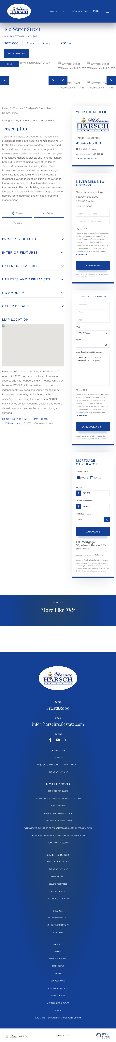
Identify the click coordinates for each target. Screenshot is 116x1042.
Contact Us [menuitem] (58, 757)
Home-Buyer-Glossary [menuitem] (58, 843)
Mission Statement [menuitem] (58, 959)
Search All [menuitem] (58, 932)
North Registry (40, 418)
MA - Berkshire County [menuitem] (58, 918)
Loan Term (82, 471)
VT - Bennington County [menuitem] (58, 925)
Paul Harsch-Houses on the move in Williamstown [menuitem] (58, 1018)
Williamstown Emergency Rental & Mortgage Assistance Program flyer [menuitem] (58, 828)
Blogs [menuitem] (58, 973)
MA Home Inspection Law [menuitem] (58, 899)
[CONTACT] (16, 53)
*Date (78, 327)
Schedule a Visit (101, 296)
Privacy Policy (81, 254)
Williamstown (13, 423)
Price (79, 487)
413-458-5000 (88, 143)
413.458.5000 (81, 11)
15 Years (97, 478)
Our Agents (92, 159)
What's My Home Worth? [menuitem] (58, 862)
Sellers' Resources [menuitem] (58, 884)
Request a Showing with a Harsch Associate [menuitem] (58, 765)
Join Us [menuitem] (58, 1011)
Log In (64, 11)
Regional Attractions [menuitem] (58, 988)
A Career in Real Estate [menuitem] (58, 1003)
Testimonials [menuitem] (58, 966)
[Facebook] (50, 740)
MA (26, 418)
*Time (78, 340)
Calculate (93, 531)
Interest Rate (83, 514)
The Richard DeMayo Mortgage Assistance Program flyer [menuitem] (58, 836)
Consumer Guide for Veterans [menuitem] (58, 821)
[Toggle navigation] (101, 11)
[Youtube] (58, 740)
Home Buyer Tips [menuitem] (58, 806)
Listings (16, 418)
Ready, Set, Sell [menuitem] (58, 877)
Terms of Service (98, 439)
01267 (27, 423)
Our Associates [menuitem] (58, 981)
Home (5, 418)
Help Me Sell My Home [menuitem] (58, 772)
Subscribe (93, 265)
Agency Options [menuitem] (58, 891)
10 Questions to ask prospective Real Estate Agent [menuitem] (58, 798)
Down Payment (84, 500)
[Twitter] (65, 740)
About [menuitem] (58, 951)
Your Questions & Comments (89, 352)
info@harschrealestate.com (58, 724)
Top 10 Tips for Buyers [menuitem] (58, 791)
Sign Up (53, 11)
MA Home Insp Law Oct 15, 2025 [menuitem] (58, 813)
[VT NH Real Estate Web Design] (103, 1036)
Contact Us (81, 159)
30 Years (84, 478)
